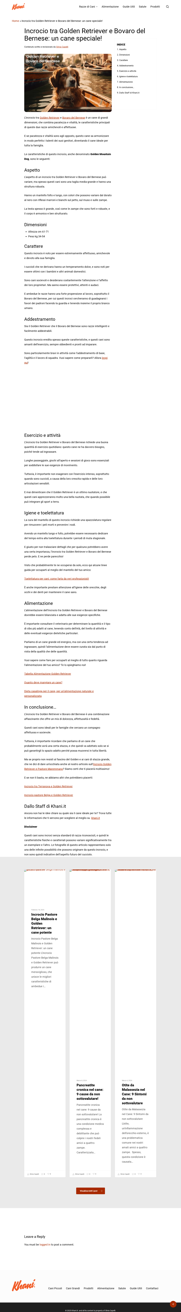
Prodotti (88, 1288)
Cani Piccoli (55, 1288)
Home (15, 20)
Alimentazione (105, 1288)
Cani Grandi (33, 874)
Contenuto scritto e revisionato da (46, 47)
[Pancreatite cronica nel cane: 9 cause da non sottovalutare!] (90, 1023)
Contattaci (152, 1288)
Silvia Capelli (34, 1174)
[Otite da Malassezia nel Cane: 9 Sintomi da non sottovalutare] (135, 1023)
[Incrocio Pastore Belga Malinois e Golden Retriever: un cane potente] (45, 1023)
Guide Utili (136, 1288)
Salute (77, 874)
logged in (45, 1244)
